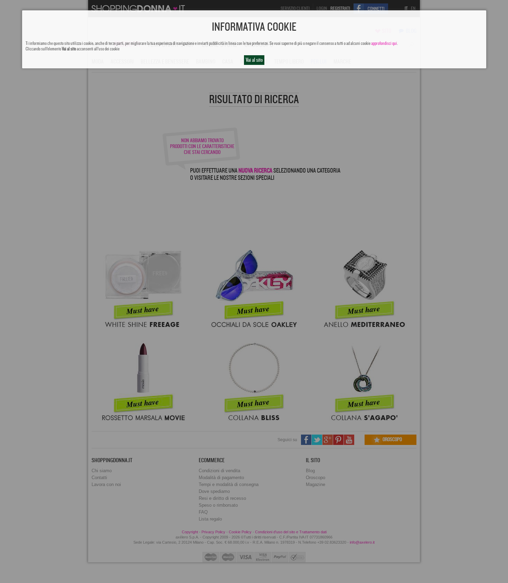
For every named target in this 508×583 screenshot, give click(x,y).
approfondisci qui (384, 43)
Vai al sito (254, 60)
